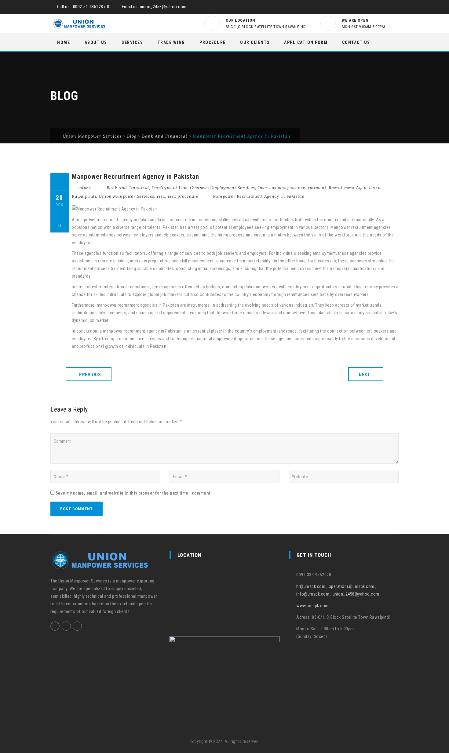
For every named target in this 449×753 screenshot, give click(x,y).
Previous (90, 374)
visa (161, 196)
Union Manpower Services (126, 196)
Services (132, 42)
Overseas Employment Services (222, 187)
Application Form (305, 42)
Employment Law (169, 187)
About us (96, 42)
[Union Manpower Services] (79, 23)
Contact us (356, 42)
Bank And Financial (128, 187)
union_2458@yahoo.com (163, 6)
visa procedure (183, 196)
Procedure (212, 42)
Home (63, 42)
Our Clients (255, 42)
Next (364, 374)
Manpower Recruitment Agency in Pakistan (259, 196)
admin (85, 187)
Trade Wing (171, 42)
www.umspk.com (312, 605)
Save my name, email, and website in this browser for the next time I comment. (134, 493)
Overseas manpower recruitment (292, 187)
